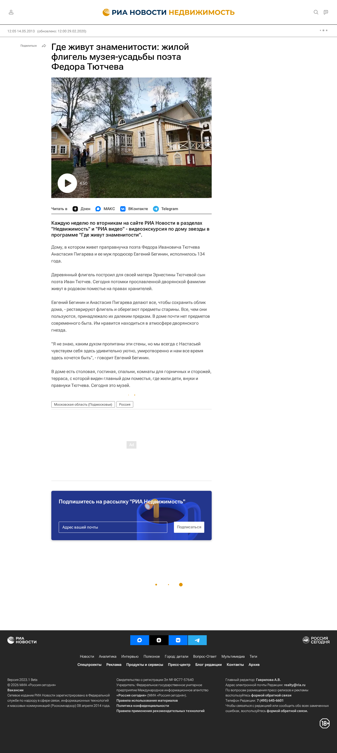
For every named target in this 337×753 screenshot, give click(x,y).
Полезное (152, 656)
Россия (125, 404)
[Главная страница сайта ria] (131, 12)
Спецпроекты (89, 664)
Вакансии (15, 690)
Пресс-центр (179, 664)
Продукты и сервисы (144, 664)
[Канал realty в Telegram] (197, 640)
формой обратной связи (271, 695)
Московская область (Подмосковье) (83, 404)
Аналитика (107, 656)
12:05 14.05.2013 (21, 31)
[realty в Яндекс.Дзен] (159, 640)
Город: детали (176, 656)
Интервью (130, 656)
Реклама (113, 664)
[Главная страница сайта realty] (168, 12)
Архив (254, 664)
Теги (253, 656)
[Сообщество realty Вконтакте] (178, 640)
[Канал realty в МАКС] (139, 640)
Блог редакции (208, 664)
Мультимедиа (233, 656)
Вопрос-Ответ (205, 656)
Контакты (235, 664)
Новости (87, 656)
